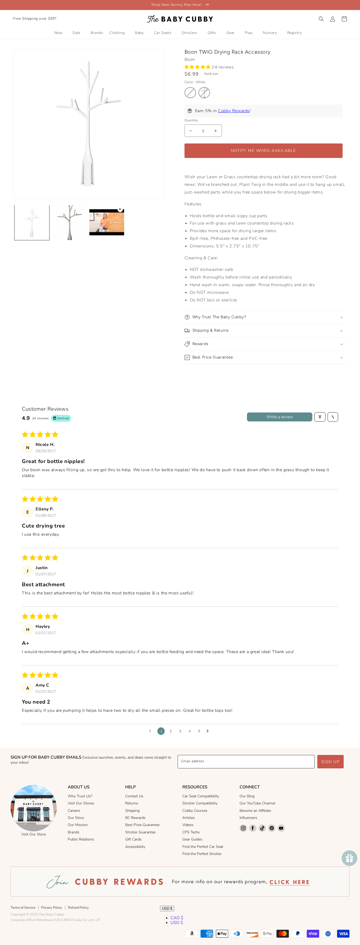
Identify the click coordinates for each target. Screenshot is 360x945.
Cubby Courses (194, 810)
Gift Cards (133, 839)
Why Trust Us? (80, 796)
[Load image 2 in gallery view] (69, 222)
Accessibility (135, 846)
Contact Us (134, 796)
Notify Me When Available (263, 150)
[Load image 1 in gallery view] (31, 222)
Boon (189, 59)
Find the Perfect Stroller (202, 853)
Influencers (248, 817)
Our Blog (247, 796)
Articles (188, 817)
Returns (131, 803)
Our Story (76, 817)
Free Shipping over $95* (35, 18)
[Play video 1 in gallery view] (106, 222)
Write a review (279, 417)
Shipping (132, 810)
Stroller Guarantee (140, 832)
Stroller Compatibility (199, 803)
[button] (321, 19)
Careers (74, 810)
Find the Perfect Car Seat (202, 846)
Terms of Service (23, 907)
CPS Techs (191, 832)
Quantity (191, 120)
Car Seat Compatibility (200, 796)
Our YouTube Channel (257, 803)
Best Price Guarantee (142, 824)
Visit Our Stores (81, 803)
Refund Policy (78, 907)
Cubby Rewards (234, 111)
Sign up (330, 761)
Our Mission (78, 824)
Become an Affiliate (255, 810)
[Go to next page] (209, 731)
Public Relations (81, 839)
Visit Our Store (33, 834)
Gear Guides (192, 839)
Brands (73, 832)
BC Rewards (135, 817)
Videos (187, 824)
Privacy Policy (51, 907)
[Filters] (319, 417)
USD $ (167, 909)
